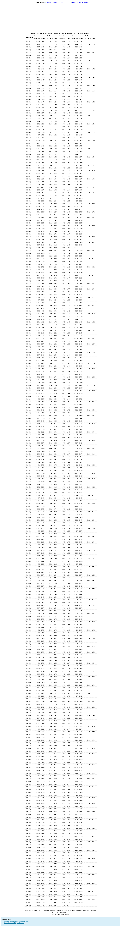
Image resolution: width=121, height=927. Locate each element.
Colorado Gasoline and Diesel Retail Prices (16, 921)
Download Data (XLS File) (80, 2)
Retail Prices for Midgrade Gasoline (14, 923)
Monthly (55, 2)
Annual (63, 2)
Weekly (49, 2)
